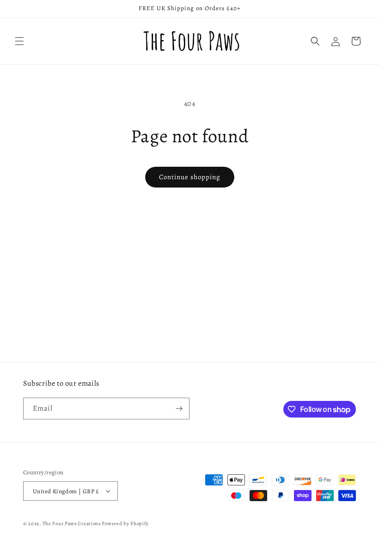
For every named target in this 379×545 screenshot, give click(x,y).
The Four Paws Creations (72, 523)
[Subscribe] (179, 408)
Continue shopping (189, 177)
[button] (19, 41)
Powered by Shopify (125, 523)
